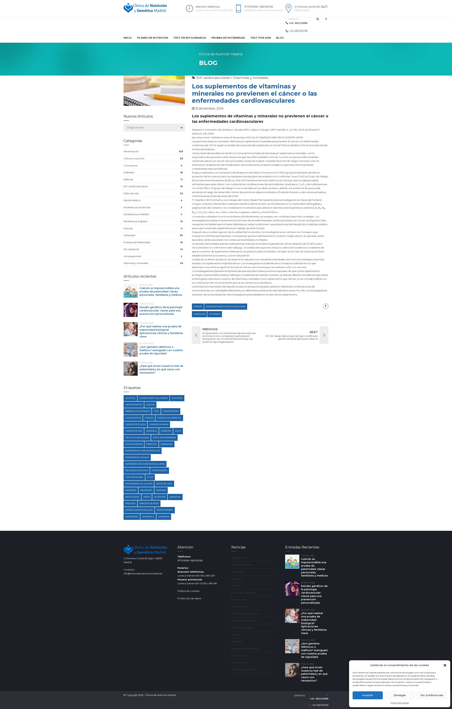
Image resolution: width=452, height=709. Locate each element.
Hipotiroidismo (132, 200)
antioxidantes (133, 404)
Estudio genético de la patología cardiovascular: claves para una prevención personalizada (160, 311)
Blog (280, 37)
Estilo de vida (131, 193)
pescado (130, 503)
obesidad (175, 497)
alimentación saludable (153, 398)
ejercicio (151, 444)
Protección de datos (189, 598)
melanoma (146, 490)
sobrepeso (131, 516)
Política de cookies (400, 702)
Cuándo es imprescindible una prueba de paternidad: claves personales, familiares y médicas (160, 291)
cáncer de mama (158, 424)
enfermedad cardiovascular (142, 450)
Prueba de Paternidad (228, 37)
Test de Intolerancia (189, 37)
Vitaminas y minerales (250, 78)
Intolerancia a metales (136, 214)
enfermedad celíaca (137, 457)
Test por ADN (260, 37)
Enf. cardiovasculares (213, 78)
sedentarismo (165, 510)
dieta (178, 431)
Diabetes (129, 172)
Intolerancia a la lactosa (137, 207)
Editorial (128, 179)
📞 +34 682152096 (297, 30)
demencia (151, 431)
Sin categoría (131, 249)
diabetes (166, 431)
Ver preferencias (431, 695)
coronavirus (133, 418)
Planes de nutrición (152, 37)
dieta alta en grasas (137, 437)
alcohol (130, 398)
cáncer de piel (133, 431)
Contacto (299, 695)
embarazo (167, 444)
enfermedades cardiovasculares (225, 306)
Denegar (400, 695)
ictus (150, 477)
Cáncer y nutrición (134, 158)
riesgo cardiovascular (139, 510)
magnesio (130, 490)
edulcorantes (133, 444)
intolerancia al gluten (138, 483)
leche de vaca (164, 483)
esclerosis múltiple (136, 470)
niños (146, 497)
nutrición (160, 497)
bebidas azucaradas (137, 411)
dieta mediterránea (164, 437)
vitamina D (148, 516)
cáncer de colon (135, 424)
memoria (161, 490)
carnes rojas (171, 411)
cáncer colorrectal (169, 418)
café (156, 411)
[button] (445, 665)
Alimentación (131, 151)
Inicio (128, 37)
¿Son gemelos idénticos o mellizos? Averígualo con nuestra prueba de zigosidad (161, 350)
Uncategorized (132, 256)
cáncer (198, 306)
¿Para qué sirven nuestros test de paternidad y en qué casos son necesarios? (161, 369)
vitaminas (214, 314)
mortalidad (132, 497)
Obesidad (129, 235)
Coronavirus (130, 165)
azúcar (150, 404)
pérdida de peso (149, 503)
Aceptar (367, 695)
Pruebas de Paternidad (137, 242)
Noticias (128, 228)
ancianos (177, 398)
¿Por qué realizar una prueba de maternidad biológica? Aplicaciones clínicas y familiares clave (161, 331)
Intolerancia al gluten (135, 221)
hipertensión (159, 470)
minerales (199, 314)
